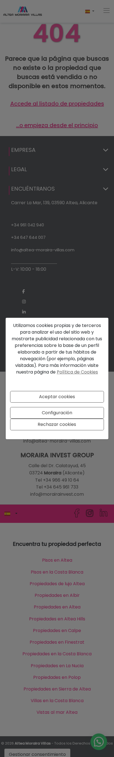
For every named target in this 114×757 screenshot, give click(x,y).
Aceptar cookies (57, 396)
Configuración (57, 413)
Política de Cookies (77, 372)
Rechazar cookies (57, 424)
